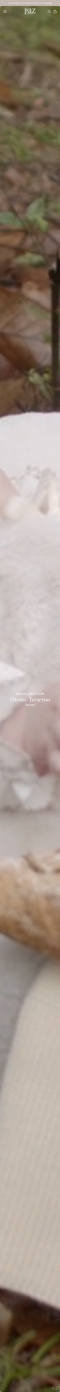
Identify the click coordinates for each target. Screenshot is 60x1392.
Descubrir (30, 704)
